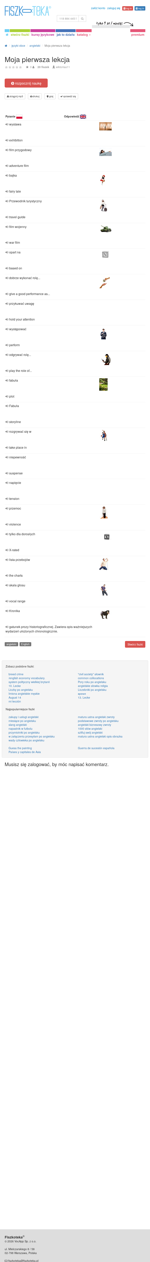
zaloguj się (113, 8)
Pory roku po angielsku (92, 682)
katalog (83, 34)
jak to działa (66, 34)
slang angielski (18, 725)
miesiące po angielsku (22, 721)
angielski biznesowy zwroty (94, 725)
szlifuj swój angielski (90, 732)
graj (51, 96)
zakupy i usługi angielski (23, 717)
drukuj (35, 96)
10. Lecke (15, 686)
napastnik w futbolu (20, 728)
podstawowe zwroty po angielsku (98, 721)
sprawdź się (69, 96)
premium (137, 34)
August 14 (15, 697)
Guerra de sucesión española (96, 748)
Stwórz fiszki (135, 644)
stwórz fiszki (20, 34)
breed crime (16, 674)
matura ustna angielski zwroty (96, 717)
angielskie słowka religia (93, 686)
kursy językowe (42, 34)
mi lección (15, 701)
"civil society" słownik (91, 674)
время (82, 693)
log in (128, 8)
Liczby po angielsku (21, 690)
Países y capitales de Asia (25, 752)
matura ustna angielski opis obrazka (100, 736)
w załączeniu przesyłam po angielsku (32, 736)
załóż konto (98, 8)
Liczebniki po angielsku (92, 690)
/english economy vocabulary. (27, 678)
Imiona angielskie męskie (24, 693)
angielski (11, 644)
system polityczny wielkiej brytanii (29, 682)
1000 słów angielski (90, 728)
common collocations (91, 678)
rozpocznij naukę (27, 83)
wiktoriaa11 (63, 67)
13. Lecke (84, 697)
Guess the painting (20, 748)
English (25, 644)
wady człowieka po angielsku (26, 740)
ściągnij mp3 (16, 96)
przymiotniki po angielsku (24, 732)
